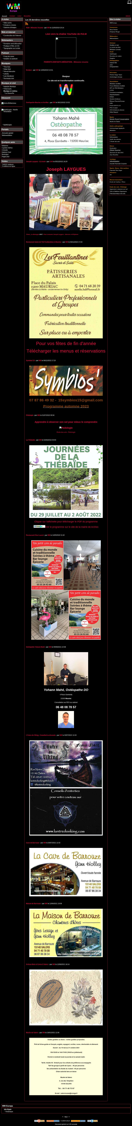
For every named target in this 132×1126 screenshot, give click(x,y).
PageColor (5, 157)
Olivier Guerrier (115, 150)
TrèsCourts (7, 89)
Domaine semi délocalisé (13, 44)
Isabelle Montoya (10, 86)
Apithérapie (8, 125)
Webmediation (7, 135)
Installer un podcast (10, 59)
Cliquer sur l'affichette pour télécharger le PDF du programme (66, 521)
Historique (9, 1111)
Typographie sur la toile (12, 48)
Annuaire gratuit (7, 133)
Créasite (5, 150)
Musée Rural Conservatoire (119, 119)
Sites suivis (8, 23)
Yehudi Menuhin (9, 71)
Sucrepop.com (9, 78)
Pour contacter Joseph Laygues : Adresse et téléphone (61, 234)
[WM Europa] (13, 12)
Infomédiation (114, 161)
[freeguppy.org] (53, 1121)
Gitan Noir (7, 69)
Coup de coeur (9, 56)
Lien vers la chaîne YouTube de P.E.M (66, 34)
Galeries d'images (10, 27)
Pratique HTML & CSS (11, 46)
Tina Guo (7, 67)
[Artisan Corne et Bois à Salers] (66, 1025)
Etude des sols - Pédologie (66, 432)
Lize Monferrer (9, 76)
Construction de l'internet (12, 35)
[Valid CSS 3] (92, 1121)
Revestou (5, 154)
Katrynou (5, 146)
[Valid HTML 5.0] (39, 1121)
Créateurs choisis (10, 25)
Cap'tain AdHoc (7, 148)
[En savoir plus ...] (78, 1121)
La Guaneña (9, 93)
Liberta (6, 74)
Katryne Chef (6, 152)
